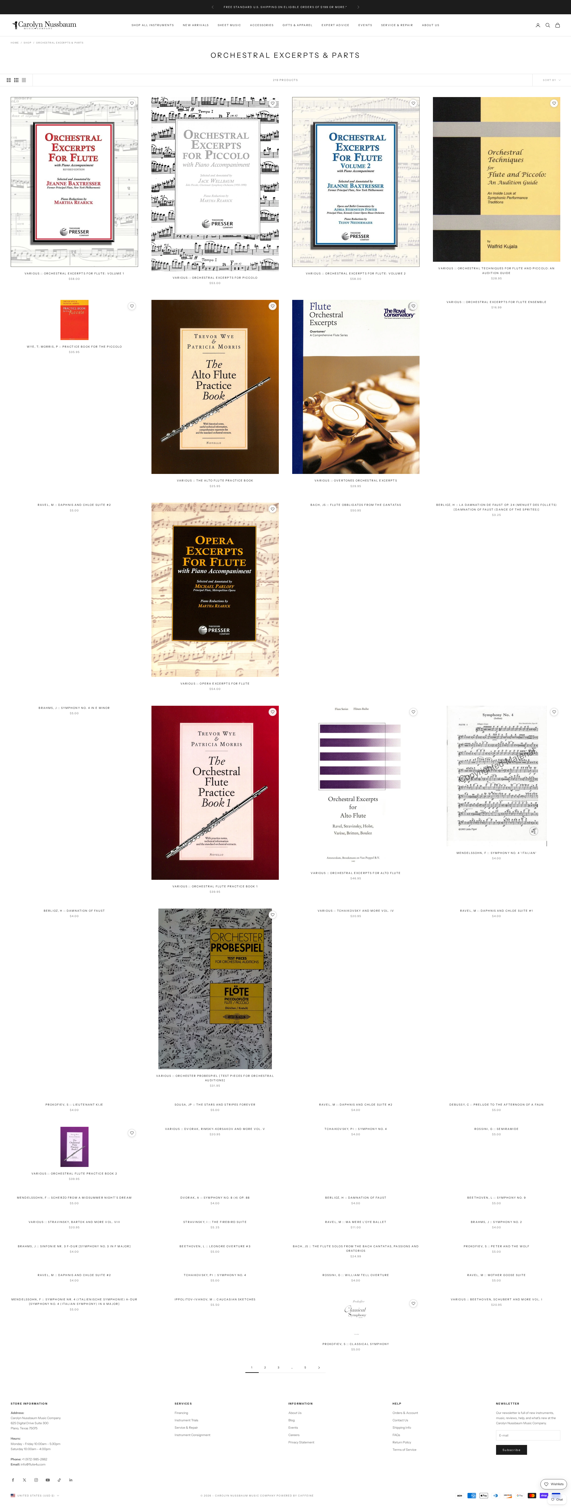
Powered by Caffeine (295, 1495)
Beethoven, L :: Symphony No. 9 (496, 1197)
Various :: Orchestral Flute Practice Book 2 (74, 1173)
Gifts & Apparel (298, 25)
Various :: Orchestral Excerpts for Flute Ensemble (497, 302)
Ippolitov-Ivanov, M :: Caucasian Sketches (215, 1299)
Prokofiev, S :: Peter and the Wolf (497, 1246)
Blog (291, 1420)
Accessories (262, 25)
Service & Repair (397, 25)
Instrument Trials (186, 1420)
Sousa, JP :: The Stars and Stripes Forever (215, 1104)
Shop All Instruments (153, 25)
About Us (430, 25)
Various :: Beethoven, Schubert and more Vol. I (496, 1299)
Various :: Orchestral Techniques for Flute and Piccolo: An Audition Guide (496, 270)
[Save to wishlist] (132, 103)
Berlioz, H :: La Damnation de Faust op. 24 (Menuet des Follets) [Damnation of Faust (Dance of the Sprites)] (496, 507)
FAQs (396, 1435)
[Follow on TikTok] (59, 1480)
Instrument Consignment (192, 1435)
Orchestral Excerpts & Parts (60, 42)
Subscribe (512, 1450)
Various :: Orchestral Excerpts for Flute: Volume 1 (74, 273)
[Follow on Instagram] (36, 1480)
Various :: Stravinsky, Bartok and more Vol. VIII (74, 1222)
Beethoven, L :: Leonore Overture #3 (215, 1246)
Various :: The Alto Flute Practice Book (215, 480)
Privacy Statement (301, 1442)
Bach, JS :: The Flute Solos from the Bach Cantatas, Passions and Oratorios (356, 1248)
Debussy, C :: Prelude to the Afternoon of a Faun (496, 1104)
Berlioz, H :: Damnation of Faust (74, 910)
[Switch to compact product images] (24, 80)
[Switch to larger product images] (9, 80)
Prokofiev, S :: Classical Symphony (356, 1344)
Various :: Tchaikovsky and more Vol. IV (356, 910)
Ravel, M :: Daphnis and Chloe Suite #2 (74, 504)
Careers (294, 1435)
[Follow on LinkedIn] (71, 1480)
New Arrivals (196, 25)
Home (15, 42)
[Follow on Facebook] (13, 1480)
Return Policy (402, 1442)
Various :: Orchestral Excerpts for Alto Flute (356, 873)
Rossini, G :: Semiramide (496, 1129)
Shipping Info (402, 1428)
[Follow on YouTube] (48, 1480)
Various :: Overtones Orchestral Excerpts (355, 480)
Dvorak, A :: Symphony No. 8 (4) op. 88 (215, 1197)
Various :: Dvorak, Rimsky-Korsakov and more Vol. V (215, 1129)
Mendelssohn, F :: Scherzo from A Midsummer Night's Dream (74, 1197)
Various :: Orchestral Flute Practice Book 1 (215, 886)
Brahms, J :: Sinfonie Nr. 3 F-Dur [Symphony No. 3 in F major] (74, 1246)
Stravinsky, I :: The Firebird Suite (215, 1222)
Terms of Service (404, 1450)
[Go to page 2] (319, 1368)
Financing (181, 1413)
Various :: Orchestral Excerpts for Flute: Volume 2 (356, 273)
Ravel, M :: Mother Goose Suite (496, 1275)
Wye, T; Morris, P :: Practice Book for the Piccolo (74, 346)
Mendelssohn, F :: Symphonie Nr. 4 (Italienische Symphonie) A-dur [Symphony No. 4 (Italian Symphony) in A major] (74, 1302)
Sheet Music (229, 25)
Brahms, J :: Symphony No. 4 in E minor (74, 708)
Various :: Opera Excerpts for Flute (215, 683)
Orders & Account (405, 1413)
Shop (27, 42)
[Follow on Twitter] (24, 1480)
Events (365, 25)
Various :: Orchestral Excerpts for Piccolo (215, 277)
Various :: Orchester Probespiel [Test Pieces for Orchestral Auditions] (215, 1078)
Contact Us (400, 1420)
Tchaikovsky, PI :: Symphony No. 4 (356, 1129)
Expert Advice (336, 25)
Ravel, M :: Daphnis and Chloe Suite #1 (496, 910)
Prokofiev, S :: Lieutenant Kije (74, 1104)
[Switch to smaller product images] (16, 80)
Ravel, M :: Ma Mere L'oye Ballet (356, 1222)
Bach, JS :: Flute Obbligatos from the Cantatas (355, 504)
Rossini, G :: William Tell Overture (356, 1275)
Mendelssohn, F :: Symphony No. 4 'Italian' (497, 853)
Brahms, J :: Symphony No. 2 (496, 1222)
